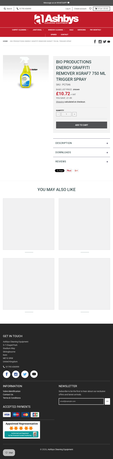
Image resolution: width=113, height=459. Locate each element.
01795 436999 (25, 9)
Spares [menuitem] (54, 35)
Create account (80, 9)
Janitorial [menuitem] (37, 30)
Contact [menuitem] (64, 35)
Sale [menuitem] (71, 30)
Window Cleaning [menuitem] (55, 30)
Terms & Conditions (12, 398)
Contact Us (8, 394)
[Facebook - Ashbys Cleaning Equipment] (95, 41)
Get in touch (12, 336)
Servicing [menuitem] (82, 30)
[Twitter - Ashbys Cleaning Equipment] (104, 41)
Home (5, 41)
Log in (68, 9)
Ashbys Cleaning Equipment (60, 449)
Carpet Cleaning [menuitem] (19, 30)
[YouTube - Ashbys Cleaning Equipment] (108, 41)
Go (107, 401)
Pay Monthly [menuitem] (95, 30)
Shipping (60, 102)
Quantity (60, 110)
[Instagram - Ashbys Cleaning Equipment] (100, 41)
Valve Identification (11, 391)
